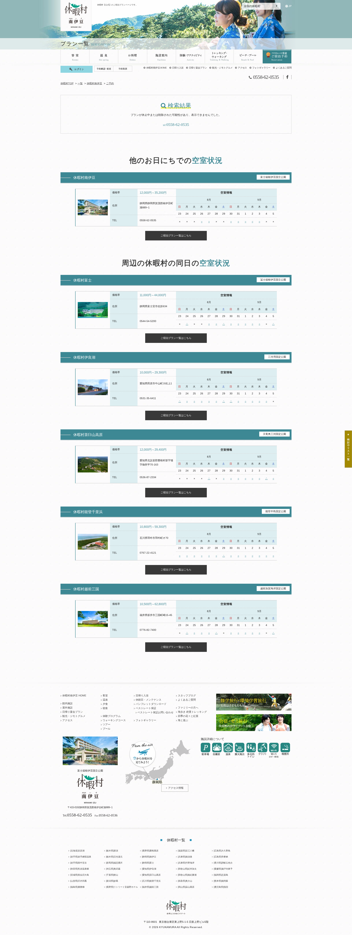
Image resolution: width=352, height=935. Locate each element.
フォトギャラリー (261, 67)
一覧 (80, 83)
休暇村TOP (67, 83)
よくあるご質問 (284, 67)
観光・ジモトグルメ (222, 67)
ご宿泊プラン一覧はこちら (176, 235)
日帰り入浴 (178, 67)
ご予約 (110, 83)
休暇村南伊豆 (94, 83)
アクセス (242, 67)
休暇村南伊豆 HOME (156, 67)
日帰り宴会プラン (198, 67)
